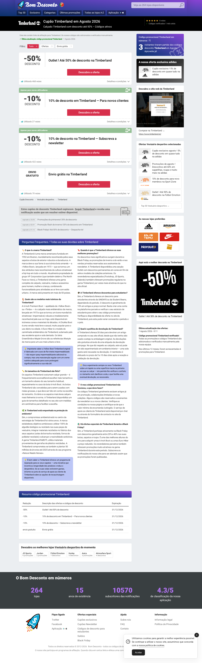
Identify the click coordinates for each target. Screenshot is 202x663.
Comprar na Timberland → (152, 130)
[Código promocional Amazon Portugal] (169, 226)
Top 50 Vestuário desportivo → (155, 206)
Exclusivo (35, 12)
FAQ (122, 624)
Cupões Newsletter (87, 624)
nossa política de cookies (151, 645)
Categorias (49, 12)
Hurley (73, 554)
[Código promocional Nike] (169, 237)
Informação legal (163, 619)
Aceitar (138, 652)
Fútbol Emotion (58, 554)
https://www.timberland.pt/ (150, 134)
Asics (87, 554)
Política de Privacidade (166, 624)
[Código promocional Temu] (148, 237)
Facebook (57, 624)
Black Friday (83, 640)
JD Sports (27, 554)
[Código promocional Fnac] (169, 247)
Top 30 (21, 12)
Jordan (42, 554)
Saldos (81, 636)
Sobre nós (125, 619)
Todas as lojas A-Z (94, 12)
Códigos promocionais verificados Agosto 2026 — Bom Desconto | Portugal (44, 5)
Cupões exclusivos (87, 619)
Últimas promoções (70, 12)
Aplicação (113, 12)
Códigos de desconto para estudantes (91, 630)
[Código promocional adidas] (148, 226)
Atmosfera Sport (104, 554)
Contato (124, 628)
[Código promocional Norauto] (148, 247)
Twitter (55, 619)
